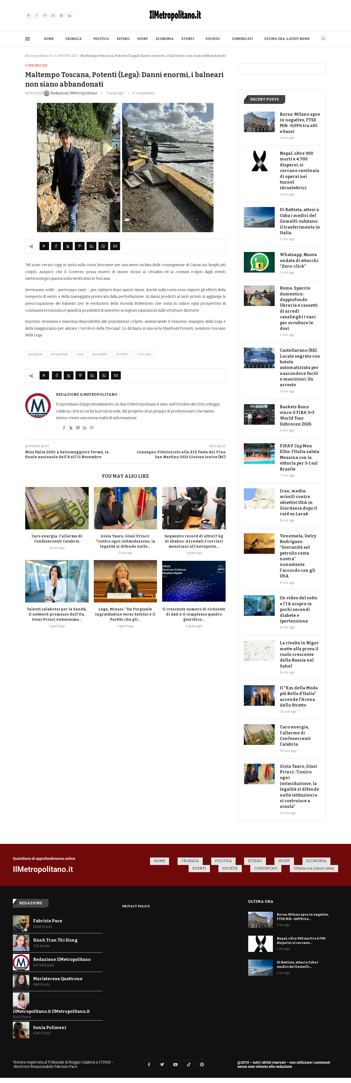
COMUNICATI (242, 39)
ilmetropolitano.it (38, 56)
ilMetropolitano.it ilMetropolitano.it (51, 1011)
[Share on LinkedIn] (91, 246)
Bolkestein (59, 354)
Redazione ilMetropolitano (86, 394)
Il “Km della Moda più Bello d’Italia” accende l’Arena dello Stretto (299, 696)
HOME (49, 39)
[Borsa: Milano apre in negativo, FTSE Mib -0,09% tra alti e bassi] (259, 122)
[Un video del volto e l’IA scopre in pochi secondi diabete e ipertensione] (259, 605)
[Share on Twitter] (68, 246)
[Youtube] (45, 15)
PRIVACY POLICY (136, 906)
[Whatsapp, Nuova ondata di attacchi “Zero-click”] (259, 262)
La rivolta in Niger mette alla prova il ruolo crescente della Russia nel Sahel (299, 654)
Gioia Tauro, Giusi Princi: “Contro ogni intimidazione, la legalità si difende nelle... (125, 541)
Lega (80, 354)
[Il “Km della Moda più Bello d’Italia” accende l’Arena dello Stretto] (259, 695)
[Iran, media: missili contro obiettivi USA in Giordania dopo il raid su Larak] (259, 498)
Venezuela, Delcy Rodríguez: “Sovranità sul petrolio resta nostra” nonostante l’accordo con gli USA (298, 556)
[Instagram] (61, 15)
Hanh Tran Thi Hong (55, 940)
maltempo (100, 354)
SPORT (142, 39)
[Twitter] (36, 15)
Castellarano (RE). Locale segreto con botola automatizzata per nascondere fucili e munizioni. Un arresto (300, 367)
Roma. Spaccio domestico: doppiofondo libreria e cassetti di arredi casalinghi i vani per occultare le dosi (299, 308)
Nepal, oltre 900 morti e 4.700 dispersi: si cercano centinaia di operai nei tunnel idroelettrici (299, 170)
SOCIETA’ (213, 39)
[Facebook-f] (149, 1064)
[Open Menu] (27, 39)
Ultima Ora (260, 901)
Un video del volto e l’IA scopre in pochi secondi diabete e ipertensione (298, 609)
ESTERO (123, 39)
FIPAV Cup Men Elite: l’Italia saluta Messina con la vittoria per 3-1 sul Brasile (299, 458)
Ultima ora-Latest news (287, 39)
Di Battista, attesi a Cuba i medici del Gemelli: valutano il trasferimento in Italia (300, 221)
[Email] (53, 15)
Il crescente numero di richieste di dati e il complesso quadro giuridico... (193, 614)
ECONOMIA (165, 39)
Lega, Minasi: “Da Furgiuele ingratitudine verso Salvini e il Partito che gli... (125, 614)
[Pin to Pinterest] (80, 246)
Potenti (122, 354)
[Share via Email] (115, 246)
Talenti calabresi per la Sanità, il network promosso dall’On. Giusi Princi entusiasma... (57, 614)
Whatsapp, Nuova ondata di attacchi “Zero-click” (299, 260)
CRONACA (73, 39)
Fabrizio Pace (47, 920)
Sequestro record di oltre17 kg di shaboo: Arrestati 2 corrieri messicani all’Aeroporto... (193, 541)
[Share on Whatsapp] (103, 246)
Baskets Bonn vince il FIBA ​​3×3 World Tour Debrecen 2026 (297, 415)
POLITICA (101, 39)
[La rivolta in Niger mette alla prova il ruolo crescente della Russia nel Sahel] (259, 650)
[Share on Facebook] (56, 246)
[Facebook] (28, 15)
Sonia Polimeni (49, 1027)
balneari (35, 354)
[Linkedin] (69, 15)
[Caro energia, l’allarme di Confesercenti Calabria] (57, 508)
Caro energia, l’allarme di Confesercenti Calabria (295, 736)
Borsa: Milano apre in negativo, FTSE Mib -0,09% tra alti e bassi (300, 123)
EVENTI (187, 39)
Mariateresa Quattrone (57, 978)
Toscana (144, 354)
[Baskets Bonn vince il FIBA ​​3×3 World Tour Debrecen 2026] (259, 414)
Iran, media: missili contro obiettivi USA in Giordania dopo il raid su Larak (298, 503)
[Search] (323, 39)
